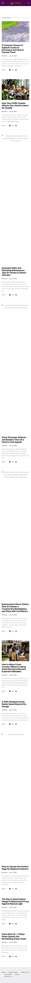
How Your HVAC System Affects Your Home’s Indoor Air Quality (15, 105)
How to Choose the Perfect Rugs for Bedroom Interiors (15, 867)
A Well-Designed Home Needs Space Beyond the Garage (14, 704)
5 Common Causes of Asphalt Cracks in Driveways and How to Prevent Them (13, 49)
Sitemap (17, 974)
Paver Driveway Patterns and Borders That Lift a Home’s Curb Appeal (14, 439)
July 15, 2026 (13, 710)
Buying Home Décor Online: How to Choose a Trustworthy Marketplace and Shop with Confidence (15, 607)
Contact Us (8, 976)
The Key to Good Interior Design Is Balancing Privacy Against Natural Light (15, 901)
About (4, 972)
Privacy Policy (13, 972)
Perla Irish (4, 56)
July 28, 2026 (13, 56)
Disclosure (8, 974)
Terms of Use (25, 972)
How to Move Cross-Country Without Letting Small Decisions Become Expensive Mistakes (14, 668)
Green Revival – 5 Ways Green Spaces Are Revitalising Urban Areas (14, 936)
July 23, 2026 (13, 615)
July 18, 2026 (13, 675)
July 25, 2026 (13, 278)
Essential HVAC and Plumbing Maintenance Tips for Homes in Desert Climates (14, 271)
